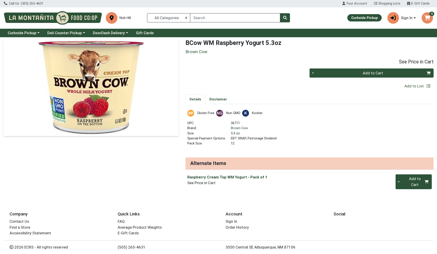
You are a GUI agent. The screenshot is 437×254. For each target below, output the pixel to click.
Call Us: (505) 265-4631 (25, 3)
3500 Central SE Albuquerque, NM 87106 (260, 247)
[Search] (285, 17)
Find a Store (20, 227)
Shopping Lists (388, 3)
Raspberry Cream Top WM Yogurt (227, 177)
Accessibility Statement (30, 233)
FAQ (121, 221)
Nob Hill (125, 18)
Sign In (231, 221)
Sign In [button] (406, 18)
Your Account (356, 3)
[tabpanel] (309, 130)
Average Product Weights (140, 227)
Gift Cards (145, 33)
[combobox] (235, 17)
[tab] (195, 99)
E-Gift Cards (420, 3)
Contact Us (19, 221)
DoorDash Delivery (109, 33)
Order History (237, 227)
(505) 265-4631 (131, 247)
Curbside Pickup (22, 33)
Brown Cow (239, 128)
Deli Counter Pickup (64, 33)
